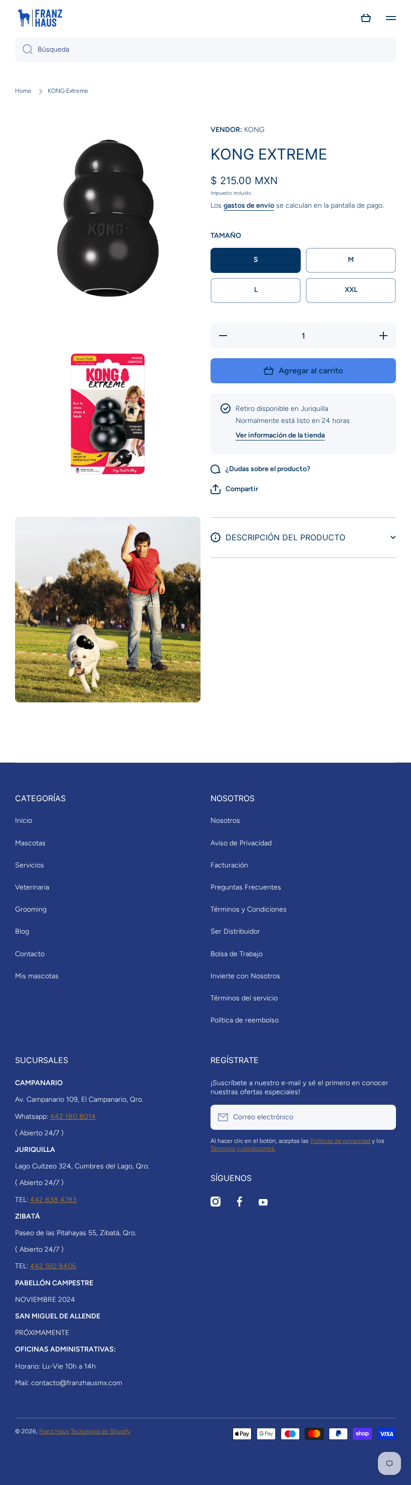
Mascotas (30, 843)
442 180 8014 (73, 1116)
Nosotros (225, 820)
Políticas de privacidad (340, 1140)
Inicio (23, 820)
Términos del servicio (244, 998)
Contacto (30, 954)
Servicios (29, 865)
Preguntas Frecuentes (246, 887)
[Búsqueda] (24, 49)
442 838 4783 (53, 1200)
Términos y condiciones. (243, 1148)
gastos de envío (249, 205)
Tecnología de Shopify (100, 1431)
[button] (366, 18)
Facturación (229, 865)
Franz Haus (54, 1431)
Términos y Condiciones (249, 909)
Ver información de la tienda (280, 435)
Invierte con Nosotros (245, 976)
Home (23, 90)
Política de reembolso (245, 1020)
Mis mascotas (37, 976)
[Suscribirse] (383, 1117)
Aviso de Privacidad (241, 843)
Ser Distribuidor (235, 931)
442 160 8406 (53, 1266)
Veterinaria (32, 887)
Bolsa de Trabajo (237, 954)
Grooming (31, 909)
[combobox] (205, 49)
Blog (22, 931)
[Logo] (40, 18)
